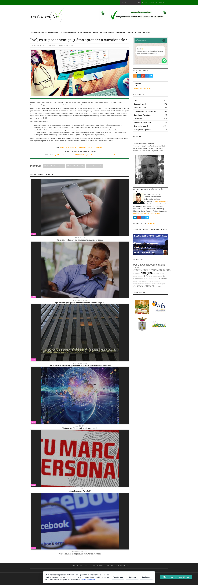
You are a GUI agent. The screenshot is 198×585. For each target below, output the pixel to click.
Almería (140, 268)
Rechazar (132, 577)
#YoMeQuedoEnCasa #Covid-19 (149, 266)
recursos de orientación (94, 166)
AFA (145, 275)
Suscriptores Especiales (150, 130)
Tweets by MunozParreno (142, 88)
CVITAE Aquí (151, 223)
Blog (53, 45)
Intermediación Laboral (88, 32)
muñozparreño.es (161, 201)
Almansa (151, 276)
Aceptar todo (118, 577)
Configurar (146, 577)
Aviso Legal (104, 565)
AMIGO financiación (150, 279)
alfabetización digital (158, 283)
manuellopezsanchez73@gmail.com (146, 213)
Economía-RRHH (107, 32)
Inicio (144, 2)
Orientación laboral (68, 32)
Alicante (155, 273)
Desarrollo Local (134, 32)
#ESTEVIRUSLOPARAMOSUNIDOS (151, 270)
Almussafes (147, 283)
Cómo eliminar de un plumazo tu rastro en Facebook (80, 554)
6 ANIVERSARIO (143, 281)
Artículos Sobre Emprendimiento (54, 166)
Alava (135, 281)
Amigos (146, 273)
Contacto (162, 2)
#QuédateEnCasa (142, 286)
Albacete (162, 278)
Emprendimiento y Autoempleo (44, 32)
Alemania (136, 273)
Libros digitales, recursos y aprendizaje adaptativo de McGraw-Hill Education (80, 365)
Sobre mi (153, 2)
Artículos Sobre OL (73, 166)
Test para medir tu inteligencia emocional (79, 428)
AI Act (162, 273)
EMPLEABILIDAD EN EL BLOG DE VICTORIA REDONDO (81, 148)
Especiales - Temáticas (150, 115)
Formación (120, 32)
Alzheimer (156, 286)
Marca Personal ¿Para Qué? (80, 491)
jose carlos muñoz (67, 45)
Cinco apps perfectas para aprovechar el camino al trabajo (79, 240)
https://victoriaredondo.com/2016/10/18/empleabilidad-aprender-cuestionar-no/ (84, 155)
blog (82, 166)
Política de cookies (120, 565)
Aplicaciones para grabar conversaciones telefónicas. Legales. (80, 303)
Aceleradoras (137, 276)
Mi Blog (146, 32)
